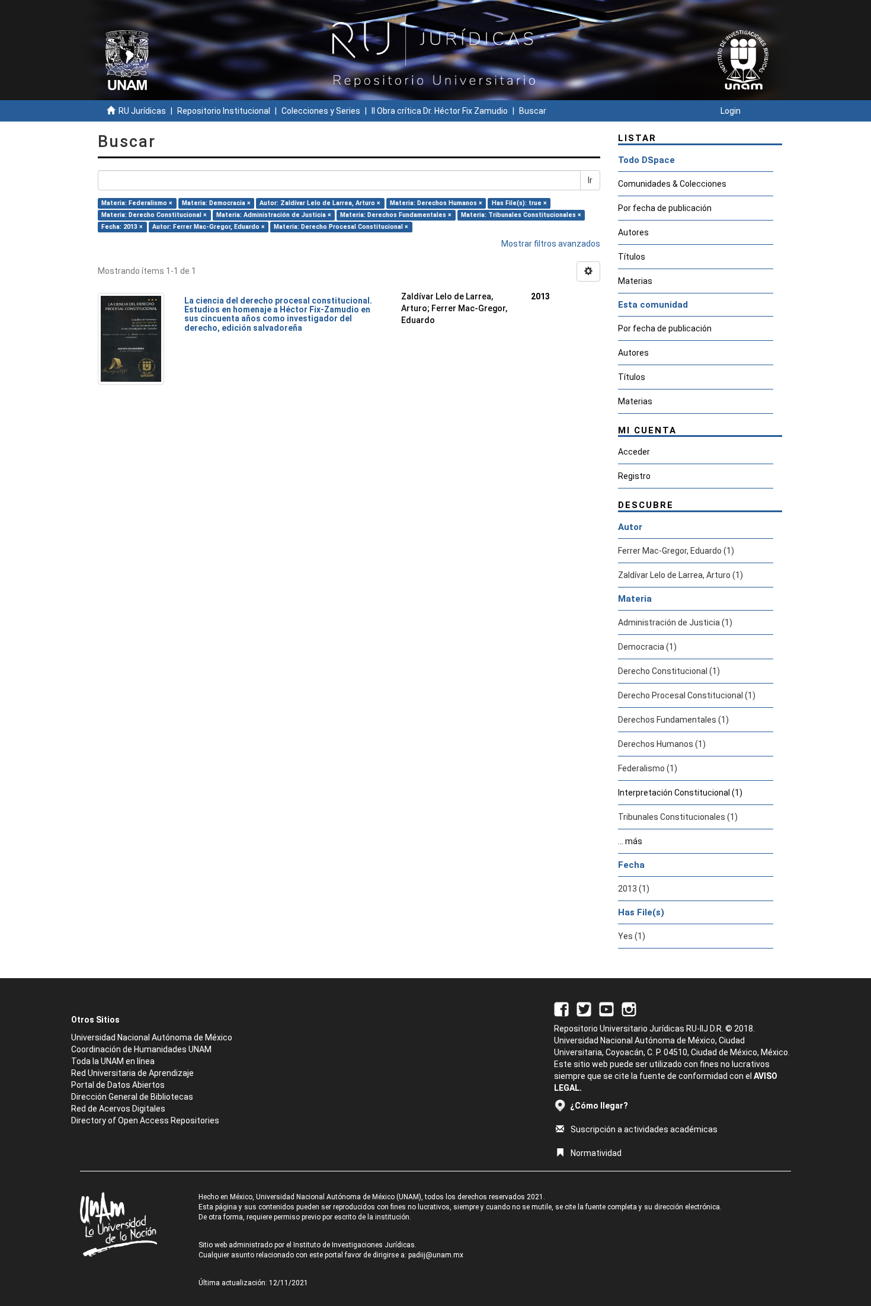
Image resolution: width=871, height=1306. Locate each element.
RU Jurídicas (142, 111)
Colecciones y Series (320, 111)
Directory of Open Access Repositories (145, 1120)
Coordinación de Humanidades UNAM (141, 1049)
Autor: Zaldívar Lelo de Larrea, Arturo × (320, 203)
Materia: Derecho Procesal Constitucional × (341, 227)
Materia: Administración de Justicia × (273, 215)
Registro (634, 476)
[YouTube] (606, 1008)
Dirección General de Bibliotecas (132, 1096)
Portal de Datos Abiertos (118, 1085)
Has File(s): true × (519, 203)
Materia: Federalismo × (136, 203)
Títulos (631, 256)
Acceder (634, 451)
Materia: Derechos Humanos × (436, 203)
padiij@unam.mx (435, 1255)
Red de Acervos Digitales (118, 1108)
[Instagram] (629, 1008)
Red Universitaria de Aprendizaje (132, 1073)
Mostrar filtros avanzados (550, 243)
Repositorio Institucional (223, 111)
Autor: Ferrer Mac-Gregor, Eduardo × (208, 227)
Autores (633, 232)
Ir (590, 180)
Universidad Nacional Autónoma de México (151, 1037)
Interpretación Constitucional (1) (680, 792)
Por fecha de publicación (665, 208)
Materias (635, 281)
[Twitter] (584, 1008)
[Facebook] (561, 1008)
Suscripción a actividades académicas (644, 1129)
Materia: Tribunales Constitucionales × (521, 215)
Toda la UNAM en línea (113, 1061)
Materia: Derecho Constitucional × (154, 215)
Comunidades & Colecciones (672, 184)
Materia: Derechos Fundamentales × (395, 215)
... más (630, 841)
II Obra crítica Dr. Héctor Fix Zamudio (440, 111)
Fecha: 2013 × (122, 227)
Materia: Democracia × (216, 203)
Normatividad (596, 1153)
